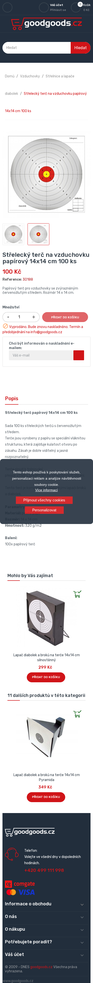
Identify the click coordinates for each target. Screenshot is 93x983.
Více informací (46, 490)
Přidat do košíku (65, 317)
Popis (11, 398)
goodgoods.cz (41, 967)
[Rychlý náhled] (11, 589)
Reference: (12, 279)
